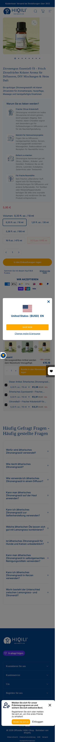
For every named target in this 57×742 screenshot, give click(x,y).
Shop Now (27, 327)
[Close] (48, 301)
